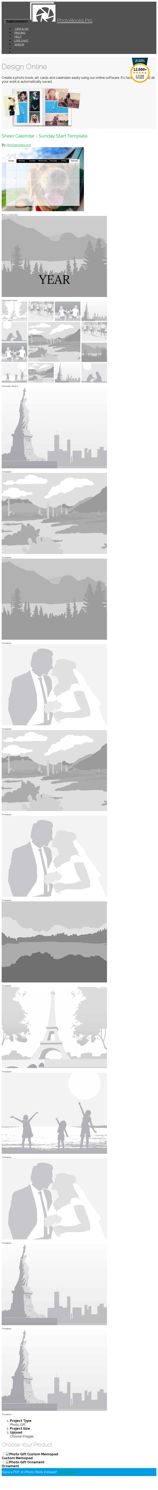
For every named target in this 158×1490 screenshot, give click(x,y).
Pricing (19, 32)
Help (17, 36)
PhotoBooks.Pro (74, 20)
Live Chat (21, 40)
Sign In (19, 44)
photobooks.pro (19, 145)
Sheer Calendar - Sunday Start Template (44, 136)
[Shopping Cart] (14, 52)
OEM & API (21, 28)
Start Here (68, 1472)
